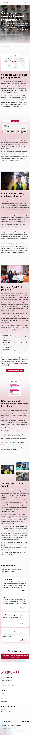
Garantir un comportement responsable (14, 46)
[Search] (25, 2)
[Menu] (28, 2)
